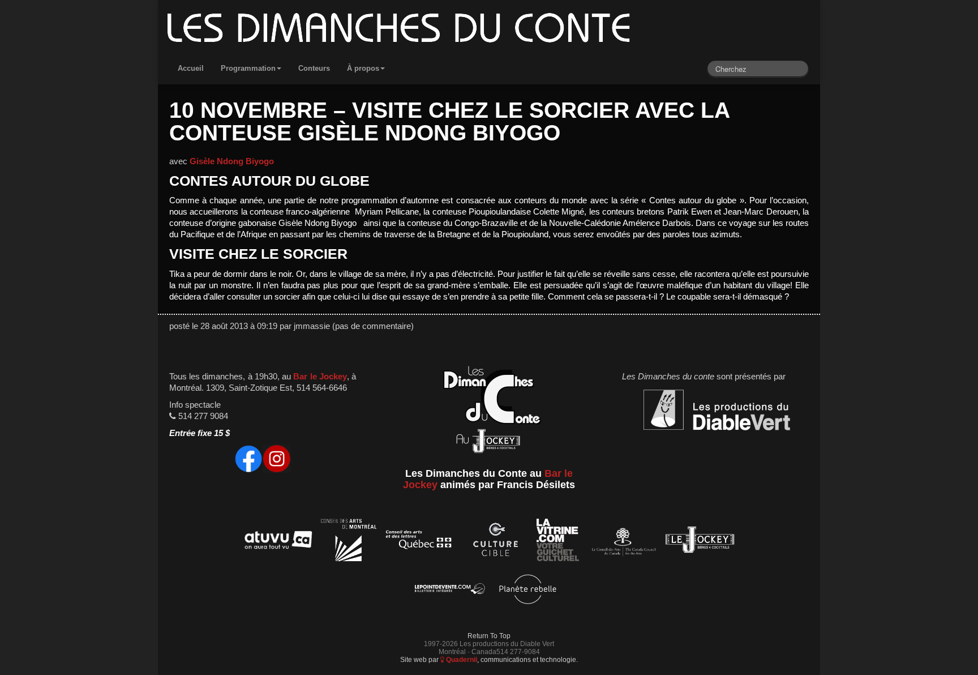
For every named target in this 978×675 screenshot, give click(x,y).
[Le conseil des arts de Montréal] (348, 541)
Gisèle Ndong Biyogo (232, 161)
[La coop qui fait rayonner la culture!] (495, 541)
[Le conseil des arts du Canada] (622, 541)
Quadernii (460, 659)
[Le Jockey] (700, 541)
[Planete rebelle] (528, 591)
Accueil (191, 68)
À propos (363, 68)
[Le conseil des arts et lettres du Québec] (419, 541)
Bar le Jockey (319, 376)
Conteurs (314, 68)
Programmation (248, 68)
